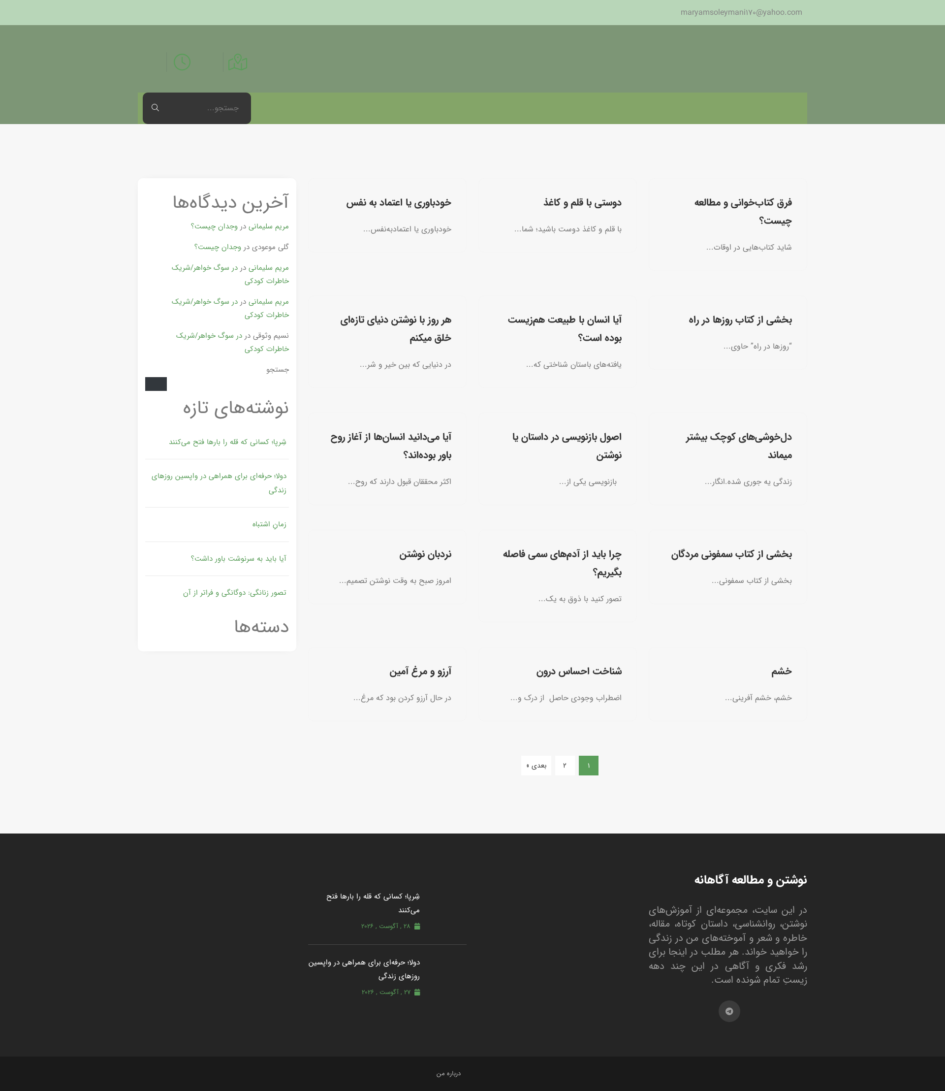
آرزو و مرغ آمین (420, 671)
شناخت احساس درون (579, 671)
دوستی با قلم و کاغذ (582, 202)
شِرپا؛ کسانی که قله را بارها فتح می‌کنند (227, 442)
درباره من (449, 1073)
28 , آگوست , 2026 (385, 926)
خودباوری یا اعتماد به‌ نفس (398, 202)
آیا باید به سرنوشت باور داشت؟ (238, 558)
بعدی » (536, 765)
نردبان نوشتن (425, 554)
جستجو (277, 369)
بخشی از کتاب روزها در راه (740, 320)
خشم (782, 671)
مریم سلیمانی (269, 226)
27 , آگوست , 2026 (386, 992)
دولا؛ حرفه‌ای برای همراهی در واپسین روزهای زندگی (219, 483)
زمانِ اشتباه (269, 524)
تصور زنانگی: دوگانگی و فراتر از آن (234, 592)
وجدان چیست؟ (214, 226)
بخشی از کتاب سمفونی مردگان (731, 554)
